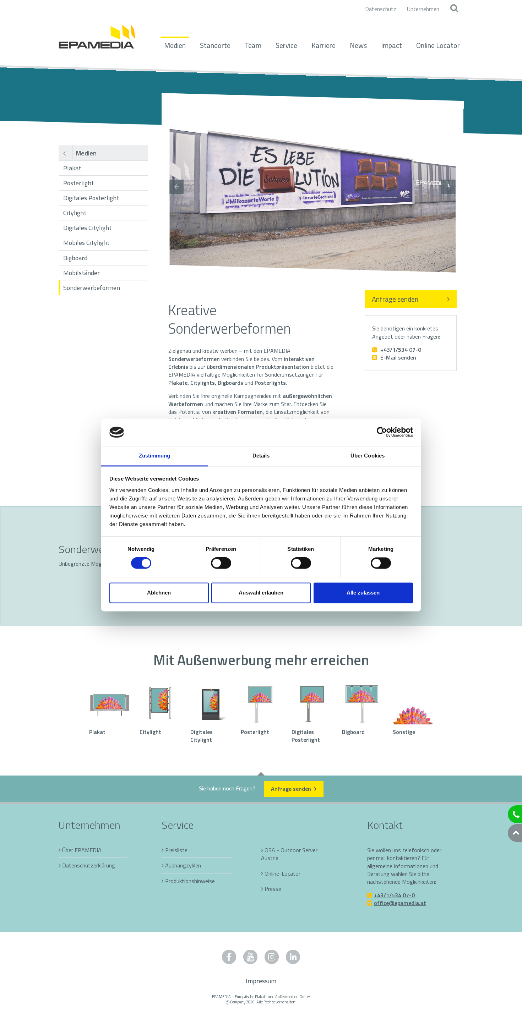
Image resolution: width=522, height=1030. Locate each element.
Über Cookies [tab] (367, 456)
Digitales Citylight (87, 227)
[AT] (97, 33)
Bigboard (75, 258)
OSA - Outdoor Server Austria (289, 854)
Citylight (74, 213)
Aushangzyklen (183, 865)
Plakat (72, 168)
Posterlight (78, 183)
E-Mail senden (397, 357)
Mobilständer (81, 273)
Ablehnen (159, 593)
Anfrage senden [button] (291, 788)
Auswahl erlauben (261, 593)
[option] (312, 187)
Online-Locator (282, 873)
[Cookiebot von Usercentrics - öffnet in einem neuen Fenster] (382, 432)
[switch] (221, 563)
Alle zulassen (363, 593)
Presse (273, 888)
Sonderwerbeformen (91, 287)
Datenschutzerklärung (88, 865)
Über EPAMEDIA (82, 850)
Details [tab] (261, 456)
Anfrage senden (395, 299)
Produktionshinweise (190, 881)
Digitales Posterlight (91, 198)
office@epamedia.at (400, 903)
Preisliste (176, 850)
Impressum (261, 981)
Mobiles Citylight (86, 242)
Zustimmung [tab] (154, 456)
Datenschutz (380, 9)
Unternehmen (423, 9)
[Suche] (454, 9)
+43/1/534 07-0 (400, 349)
